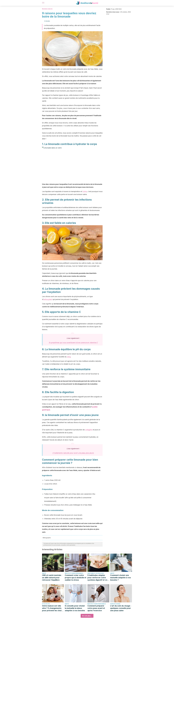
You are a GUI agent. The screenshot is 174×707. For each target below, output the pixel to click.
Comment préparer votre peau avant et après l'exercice (96, 608)
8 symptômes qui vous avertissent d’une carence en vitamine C (73, 343)
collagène (88, 430)
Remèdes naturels (47, 9)
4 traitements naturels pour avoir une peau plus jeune (73, 453)
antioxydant (47, 299)
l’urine (84, 191)
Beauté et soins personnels (74, 573)
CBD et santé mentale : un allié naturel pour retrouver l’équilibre (52, 577)
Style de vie (46, 604)
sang (69, 357)
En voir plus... (87, 616)
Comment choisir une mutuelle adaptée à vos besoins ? (120, 577)
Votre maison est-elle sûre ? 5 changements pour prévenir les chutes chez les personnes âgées (53, 608)
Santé (44, 573)
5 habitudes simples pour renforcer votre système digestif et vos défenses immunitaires (97, 577)
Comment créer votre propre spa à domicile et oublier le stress (75, 577)
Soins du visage (115, 604)
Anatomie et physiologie (95, 573)
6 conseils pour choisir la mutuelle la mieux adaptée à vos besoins (75, 608)
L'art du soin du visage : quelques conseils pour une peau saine (120, 608)
